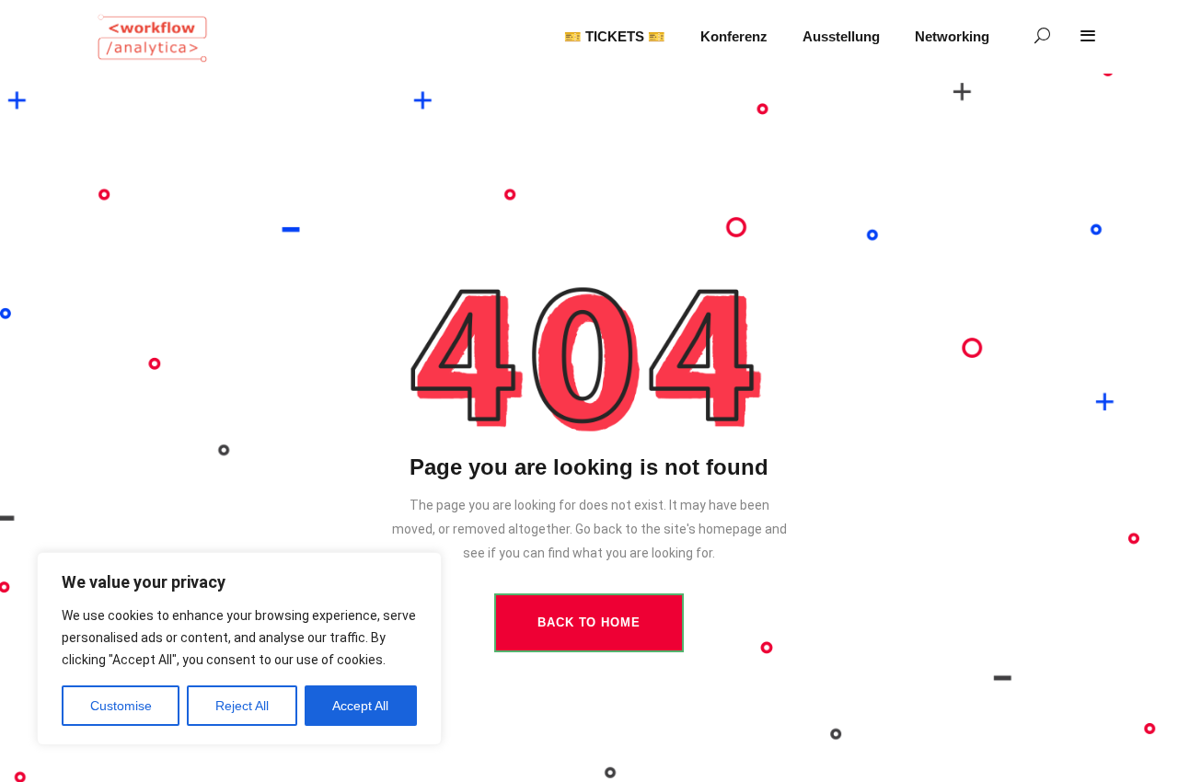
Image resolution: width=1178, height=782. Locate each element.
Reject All (242, 705)
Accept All (360, 705)
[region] (239, 648)
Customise (121, 705)
